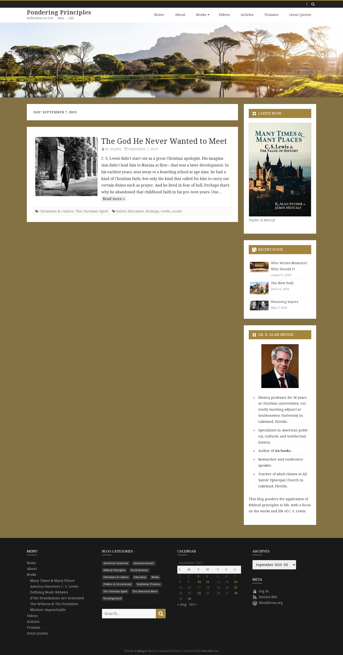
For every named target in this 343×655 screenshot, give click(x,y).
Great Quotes (300, 15)
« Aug (181, 604)
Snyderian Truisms (149, 584)
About (180, 15)
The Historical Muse (145, 591)
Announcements (143, 563)
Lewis (165, 211)
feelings (152, 211)
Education (136, 211)
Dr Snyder (113, 149)
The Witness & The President (54, 604)
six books (283, 451)
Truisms (271, 15)
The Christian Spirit (92, 211)
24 (199, 593)
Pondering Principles (59, 12)
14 (235, 582)
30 (189, 598)
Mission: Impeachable (48, 610)
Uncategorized (112, 598)
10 (199, 582)
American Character (115, 563)
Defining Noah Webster (49, 592)
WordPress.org (271, 603)
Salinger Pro (144, 651)
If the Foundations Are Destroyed (57, 598)
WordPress (210, 651)
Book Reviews (139, 570)
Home (159, 15)
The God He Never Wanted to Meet (164, 141)
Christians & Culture (57, 211)
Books (201, 15)
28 (235, 593)
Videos (224, 15)
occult (177, 211)
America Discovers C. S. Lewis (54, 586)
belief (121, 211)
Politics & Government (117, 584)
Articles (247, 15)
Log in (264, 591)
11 (207, 582)
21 (235, 587)
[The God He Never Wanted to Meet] (66, 166)
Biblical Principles (114, 570)
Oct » (193, 604)
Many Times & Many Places (52, 580)
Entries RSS (268, 597)
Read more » (114, 199)
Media (155, 577)
